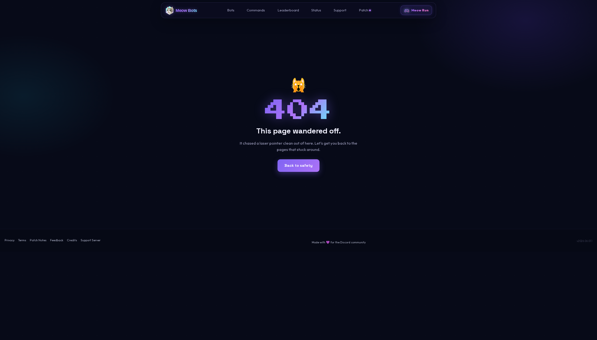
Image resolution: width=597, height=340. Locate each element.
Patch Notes (38, 240)
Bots (230, 10)
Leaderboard (288, 10)
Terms (22, 240)
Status (316, 10)
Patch (363, 10)
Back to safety (298, 165)
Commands (256, 10)
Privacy (9, 240)
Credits (72, 240)
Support (340, 10)
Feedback (56, 240)
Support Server (91, 240)
